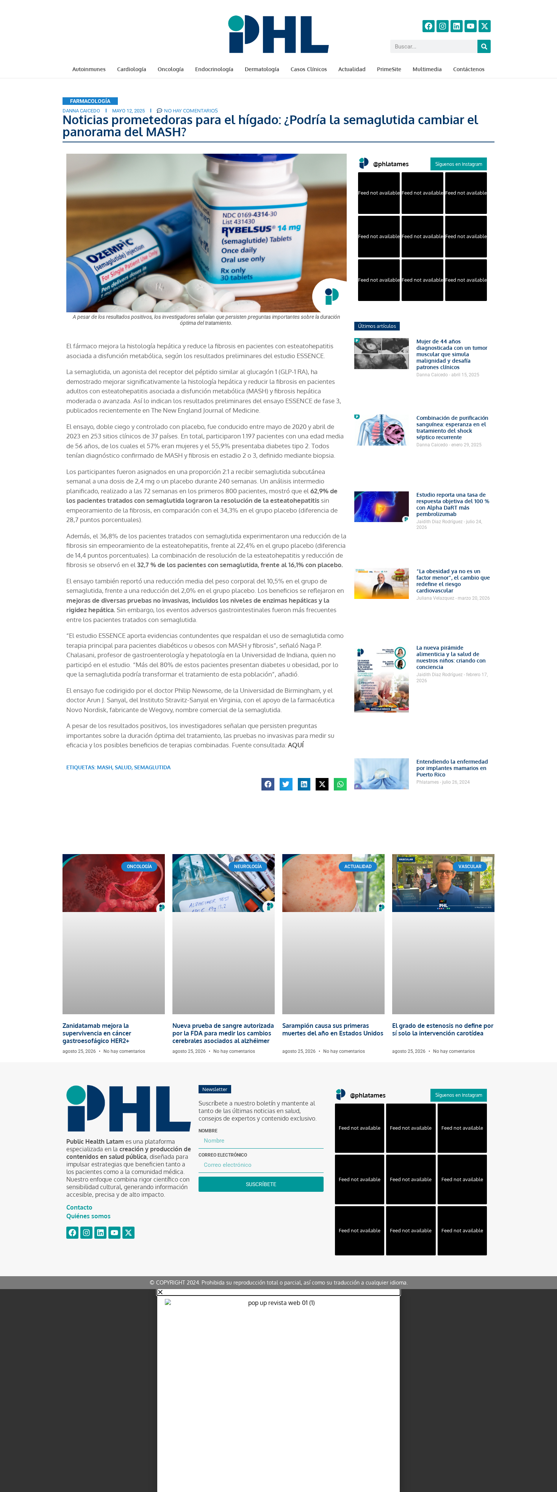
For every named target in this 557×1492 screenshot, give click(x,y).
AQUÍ (296, 745)
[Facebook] (428, 26)
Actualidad (352, 69)
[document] (278, 1390)
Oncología (171, 69)
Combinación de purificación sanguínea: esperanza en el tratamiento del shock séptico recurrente (452, 427)
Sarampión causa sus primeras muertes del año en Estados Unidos (332, 1029)
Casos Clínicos (309, 69)
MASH (104, 767)
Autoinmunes (89, 69)
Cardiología (131, 69)
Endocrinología (214, 69)
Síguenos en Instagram (458, 164)
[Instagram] (443, 26)
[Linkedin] (457, 26)
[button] (267, 784)
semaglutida (152, 767)
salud (123, 767)
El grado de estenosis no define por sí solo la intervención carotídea (442, 1029)
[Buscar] (484, 46)
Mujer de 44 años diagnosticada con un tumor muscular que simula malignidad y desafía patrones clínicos (451, 354)
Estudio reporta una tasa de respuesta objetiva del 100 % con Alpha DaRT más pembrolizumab (452, 504)
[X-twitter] (485, 26)
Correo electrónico (223, 1155)
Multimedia (427, 69)
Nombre (208, 1130)
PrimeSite (389, 69)
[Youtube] (471, 26)
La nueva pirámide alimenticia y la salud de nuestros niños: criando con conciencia (451, 657)
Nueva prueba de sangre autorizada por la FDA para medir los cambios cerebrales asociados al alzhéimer (223, 1033)
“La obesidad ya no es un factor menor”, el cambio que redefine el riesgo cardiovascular (453, 581)
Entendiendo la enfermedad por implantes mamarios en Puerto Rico (452, 768)
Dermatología (262, 69)
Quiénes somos (88, 1216)
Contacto (79, 1207)
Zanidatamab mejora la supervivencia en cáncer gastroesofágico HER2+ (97, 1033)
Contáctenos (469, 69)
